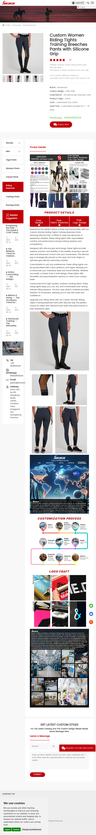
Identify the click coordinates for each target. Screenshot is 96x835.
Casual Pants (12, 176)
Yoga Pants (11, 159)
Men (8, 151)
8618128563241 (16, 375)
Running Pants (12, 205)
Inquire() (79, 3)
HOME (8, 25)
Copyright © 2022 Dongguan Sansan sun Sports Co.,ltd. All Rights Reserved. (32, 821)
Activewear (16, 25)
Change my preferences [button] (31, 829)
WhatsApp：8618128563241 (65, 118)
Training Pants (12, 196)
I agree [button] (7, 829)
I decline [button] (16, 829)
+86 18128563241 (15, 364)
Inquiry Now (63, 124)
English (82, 7)
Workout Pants (12, 168)
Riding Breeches (29, 25)
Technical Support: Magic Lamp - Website (19, 825)
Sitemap (5, 823)
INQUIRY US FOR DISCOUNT (79, 748)
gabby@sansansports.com (23, 382)
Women (9, 142)
